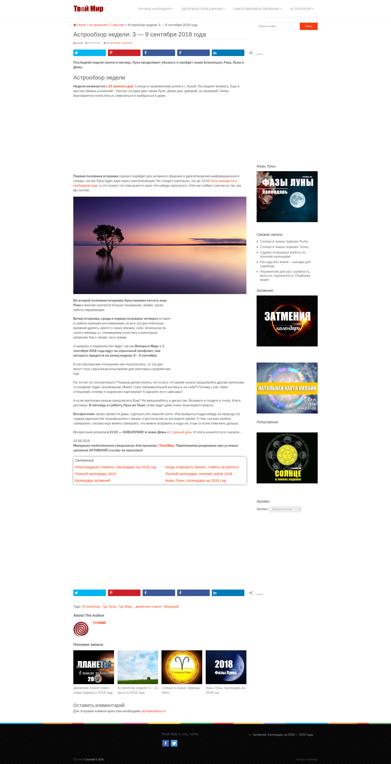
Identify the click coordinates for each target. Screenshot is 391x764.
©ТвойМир (165, 445)
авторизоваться (154, 711)
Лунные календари (154, 9)
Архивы (262, 509)
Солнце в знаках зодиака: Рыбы (284, 241)
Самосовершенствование (256, 9)
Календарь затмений (92, 480)
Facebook (165, 743)
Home (81, 25)
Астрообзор (91, 606)
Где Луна (109, 606)
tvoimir (79, 43)
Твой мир (78, 759)
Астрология (300, 9)
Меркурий (171, 606)
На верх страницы (307, 759)
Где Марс (126, 606)
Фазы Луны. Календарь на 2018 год (195, 480)
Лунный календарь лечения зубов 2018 (198, 474)
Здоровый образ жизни (201, 9)
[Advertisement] (159, 135)
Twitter (174, 743)
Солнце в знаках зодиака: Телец (284, 247)
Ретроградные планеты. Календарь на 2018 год (115, 467)
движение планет (148, 606)
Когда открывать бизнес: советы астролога (201, 467)
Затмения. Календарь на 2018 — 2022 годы (283, 734)
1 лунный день (181, 432)
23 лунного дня (120, 86)
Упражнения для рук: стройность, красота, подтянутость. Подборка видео (285, 275)
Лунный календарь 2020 (95, 474)
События (117, 25)
